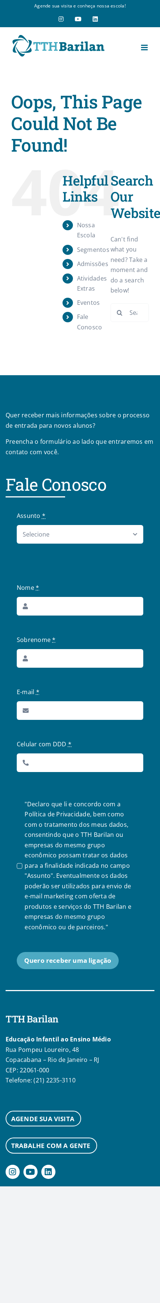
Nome (28, 587)
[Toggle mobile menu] (145, 47)
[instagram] (13, 1172)
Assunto (31, 516)
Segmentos (93, 250)
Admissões (92, 264)
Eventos (88, 302)
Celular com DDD (44, 744)
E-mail (28, 692)
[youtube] (30, 1172)
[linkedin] (48, 1172)
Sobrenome (36, 640)
